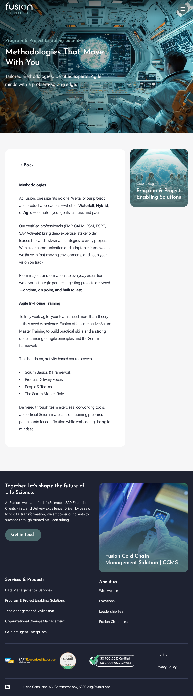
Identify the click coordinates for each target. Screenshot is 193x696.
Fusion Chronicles (113, 622)
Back (26, 165)
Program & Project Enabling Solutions (35, 600)
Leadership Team (112, 611)
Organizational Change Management (34, 621)
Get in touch (23, 535)
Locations (107, 601)
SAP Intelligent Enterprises (26, 632)
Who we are (108, 591)
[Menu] (183, 9)
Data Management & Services (28, 590)
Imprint (161, 654)
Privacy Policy (166, 667)
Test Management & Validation (29, 611)
